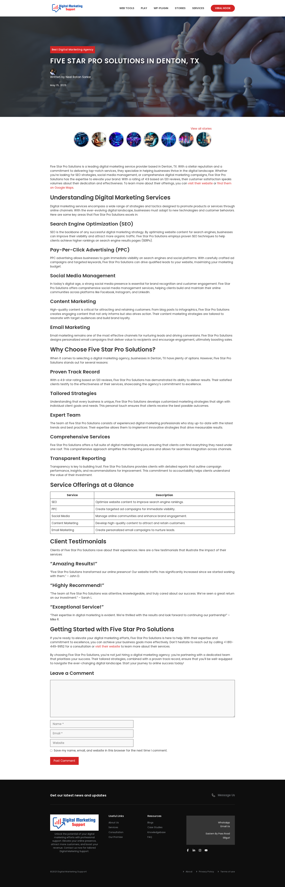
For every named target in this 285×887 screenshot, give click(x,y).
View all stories (201, 129)
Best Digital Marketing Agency (72, 49)
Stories (180, 8)
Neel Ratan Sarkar (78, 77)
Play (144, 8)
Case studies (154, 827)
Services (198, 8)
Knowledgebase (156, 832)
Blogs (150, 822)
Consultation (116, 832)
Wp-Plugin (161, 8)
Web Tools (126, 8)
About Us (114, 822)
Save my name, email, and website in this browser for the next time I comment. (110, 750)
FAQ (149, 837)
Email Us (225, 826)
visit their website (200, 183)
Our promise (116, 837)
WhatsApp (224, 822)
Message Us (226, 795)
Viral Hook (223, 8)
